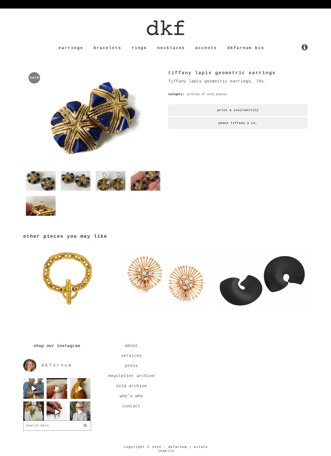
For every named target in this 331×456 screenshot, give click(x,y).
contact (131, 406)
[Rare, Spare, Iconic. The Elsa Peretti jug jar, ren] (80, 388)
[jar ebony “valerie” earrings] (262, 309)
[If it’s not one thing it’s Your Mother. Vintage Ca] (57, 411)
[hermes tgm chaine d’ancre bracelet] (68, 309)
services (131, 356)
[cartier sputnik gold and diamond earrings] (165, 309)
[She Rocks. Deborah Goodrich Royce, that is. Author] (80, 411)
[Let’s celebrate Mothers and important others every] (33, 411)
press (131, 366)
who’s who (131, 396)
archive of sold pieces (207, 94)
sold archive (131, 386)
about (131, 345)
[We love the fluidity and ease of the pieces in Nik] (57, 388)
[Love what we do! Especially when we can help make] (33, 388)
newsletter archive (131, 376)
